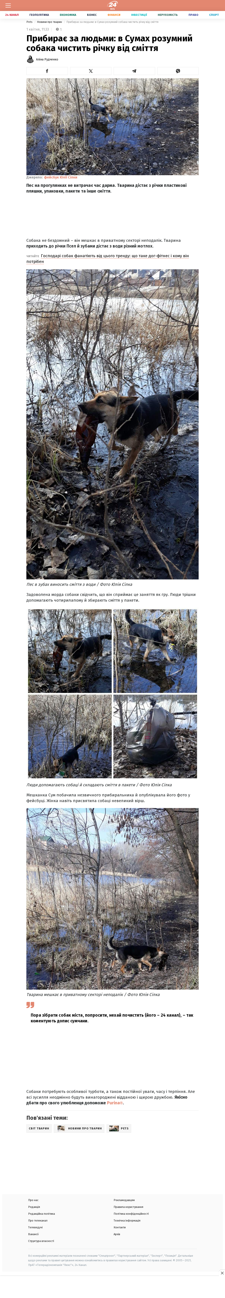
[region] (112, 1287)
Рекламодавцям (124, 1200)
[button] (47, 71)
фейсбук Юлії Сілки (60, 177)
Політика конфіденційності (131, 1213)
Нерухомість (168, 14)
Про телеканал (37, 1220)
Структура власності (41, 1241)
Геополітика (39, 14)
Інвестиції (139, 14)
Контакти (120, 1227)
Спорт (214, 14)
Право (193, 14)
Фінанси (113, 14)
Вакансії (33, 1234)
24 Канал (12, 14)
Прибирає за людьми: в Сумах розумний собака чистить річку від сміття (112, 21)
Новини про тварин (50, 21)
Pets (29, 21)
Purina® (115, 1102)
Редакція (34, 1207)
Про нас (33, 1200)
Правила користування (128, 1207)
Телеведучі (35, 1227)
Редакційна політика (41, 1213)
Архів (117, 1234)
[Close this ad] (222, 1273)
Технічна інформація (127, 1220)
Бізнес (92, 14)
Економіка (68, 14)
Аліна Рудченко (47, 59)
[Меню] (8, 5)
